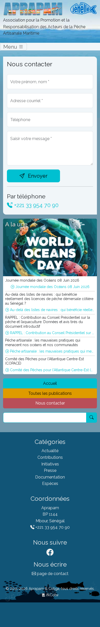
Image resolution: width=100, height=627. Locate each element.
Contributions (50, 457)
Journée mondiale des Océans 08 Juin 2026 (51, 287)
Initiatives (50, 464)
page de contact (52, 573)
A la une (16, 224)
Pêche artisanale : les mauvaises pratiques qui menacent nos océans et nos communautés (52, 351)
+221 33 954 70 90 (35, 205)
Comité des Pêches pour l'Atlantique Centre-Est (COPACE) (52, 370)
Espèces (50, 483)
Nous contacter (50, 403)
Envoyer (37, 176)
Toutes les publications (50, 393)
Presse (50, 470)
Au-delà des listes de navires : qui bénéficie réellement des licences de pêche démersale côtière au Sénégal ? (52, 310)
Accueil (50, 383)
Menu (10, 47)
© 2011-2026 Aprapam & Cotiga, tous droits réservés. (50, 589)
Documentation (50, 477)
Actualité (50, 450)
